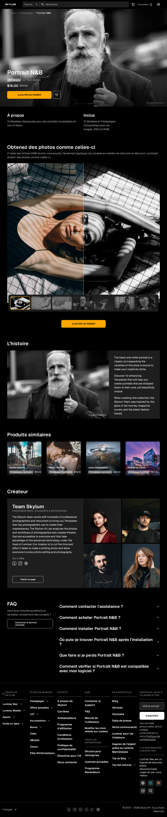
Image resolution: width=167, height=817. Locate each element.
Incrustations (40, 721)
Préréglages (26, 13)
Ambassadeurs (66, 718)
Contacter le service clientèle (26, 623)
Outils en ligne (14, 724)
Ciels (33, 733)
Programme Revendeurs (92, 770)
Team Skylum (34, 79)
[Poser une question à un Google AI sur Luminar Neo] (150, 791)
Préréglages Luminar (139, 472)
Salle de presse (121, 720)
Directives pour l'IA (69, 755)
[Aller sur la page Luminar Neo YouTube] (86, 809)
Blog (115, 701)
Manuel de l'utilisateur (92, 720)
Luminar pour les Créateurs (122, 735)
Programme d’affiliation (64, 726)
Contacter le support (93, 703)
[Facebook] (14, 563)
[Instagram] (20, 563)
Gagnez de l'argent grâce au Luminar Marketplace (124, 748)
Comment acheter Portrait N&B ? (109, 617)
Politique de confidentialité (66, 747)
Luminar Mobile (14, 711)
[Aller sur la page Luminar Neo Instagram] (74, 809)
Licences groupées (96, 761)
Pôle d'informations (42, 753)
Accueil (11, 13)
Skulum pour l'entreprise (93, 753)
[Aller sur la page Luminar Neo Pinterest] (98, 809)
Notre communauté (124, 727)
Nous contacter (67, 762)
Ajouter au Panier (29, 94)
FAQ (87, 711)
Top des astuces (124, 765)
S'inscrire (152, 715)
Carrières (63, 711)
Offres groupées (42, 708)
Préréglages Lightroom (21, 472)
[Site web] (26, 563)
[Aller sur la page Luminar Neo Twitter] (92, 809)
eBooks (34, 740)
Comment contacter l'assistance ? (109, 606)
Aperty (9, 717)
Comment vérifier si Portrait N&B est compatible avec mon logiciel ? (109, 668)
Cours (34, 746)
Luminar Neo (13, 704)
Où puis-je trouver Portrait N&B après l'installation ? (109, 642)
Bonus (36, 727)
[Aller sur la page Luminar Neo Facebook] (68, 809)
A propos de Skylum (65, 703)
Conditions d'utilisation (64, 737)
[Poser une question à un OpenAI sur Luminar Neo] (143, 783)
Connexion (145, 4)
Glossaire (118, 714)
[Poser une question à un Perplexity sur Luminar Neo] (150, 783)
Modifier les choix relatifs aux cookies (96, 730)
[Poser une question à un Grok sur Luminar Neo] (143, 791)
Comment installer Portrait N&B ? (109, 628)
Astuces (117, 707)
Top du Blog (121, 758)
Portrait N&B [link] (44, 13)
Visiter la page (28, 579)
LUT (35, 714)
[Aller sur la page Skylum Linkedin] (80, 809)
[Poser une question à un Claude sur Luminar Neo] (158, 783)
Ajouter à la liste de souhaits (23, 453)
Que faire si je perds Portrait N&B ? (109, 655)
